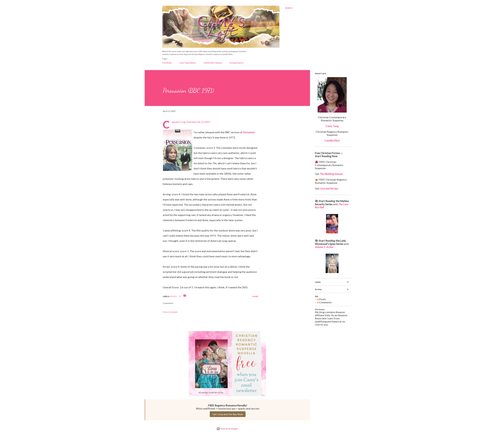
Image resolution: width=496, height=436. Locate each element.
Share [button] (255, 296)
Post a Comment (170, 312)
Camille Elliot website (212, 63)
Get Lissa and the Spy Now (227, 414)
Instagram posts (237, 63)
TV (179, 296)
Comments (325, 302)
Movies (173, 296)
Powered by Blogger (229, 428)
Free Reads (167, 63)
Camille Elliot (332, 140)
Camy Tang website (187, 63)
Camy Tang (332, 126)
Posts (322, 299)
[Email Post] (184, 296)
